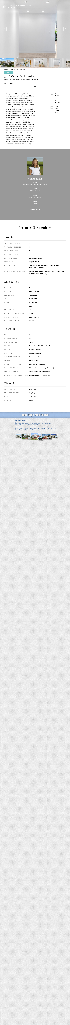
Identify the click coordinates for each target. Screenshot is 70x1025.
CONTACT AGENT (35, 209)
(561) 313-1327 (35, 191)
